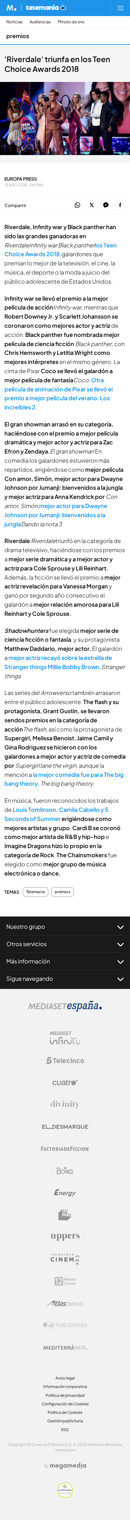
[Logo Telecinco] (65, 1060)
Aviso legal (65, 1378)
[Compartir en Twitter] (91, 205)
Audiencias (40, 22)
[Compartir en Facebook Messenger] (105, 205)
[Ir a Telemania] (46, 8)
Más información (28, 961)
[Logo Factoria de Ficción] (65, 1149)
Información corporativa (65, 1386)
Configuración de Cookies (65, 1404)
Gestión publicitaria (65, 1421)
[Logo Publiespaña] (65, 1325)
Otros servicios (26, 943)
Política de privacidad (65, 1395)
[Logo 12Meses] (65, 1281)
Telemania (35, 892)
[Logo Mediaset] (65, 1010)
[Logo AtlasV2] (65, 1303)
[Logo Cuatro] (65, 1082)
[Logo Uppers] (65, 1237)
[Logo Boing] (65, 1171)
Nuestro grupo (25, 926)
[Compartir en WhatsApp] (77, 205)
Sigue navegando (29, 978)
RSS (65, 1429)
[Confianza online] (65, 1496)
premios (17, 35)
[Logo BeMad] (65, 1215)
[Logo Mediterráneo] (65, 1347)
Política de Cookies (65, 1412)
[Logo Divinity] (65, 1105)
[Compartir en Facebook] (120, 205)
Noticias (14, 22)
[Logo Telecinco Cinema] (65, 1259)
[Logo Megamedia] (68, 1466)
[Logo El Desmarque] (65, 1127)
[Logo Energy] (65, 1193)
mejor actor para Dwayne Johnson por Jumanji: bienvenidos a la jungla (55, 515)
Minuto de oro (71, 22)
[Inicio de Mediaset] (11, 8)
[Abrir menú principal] (120, 8)
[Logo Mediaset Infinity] (65, 1038)
